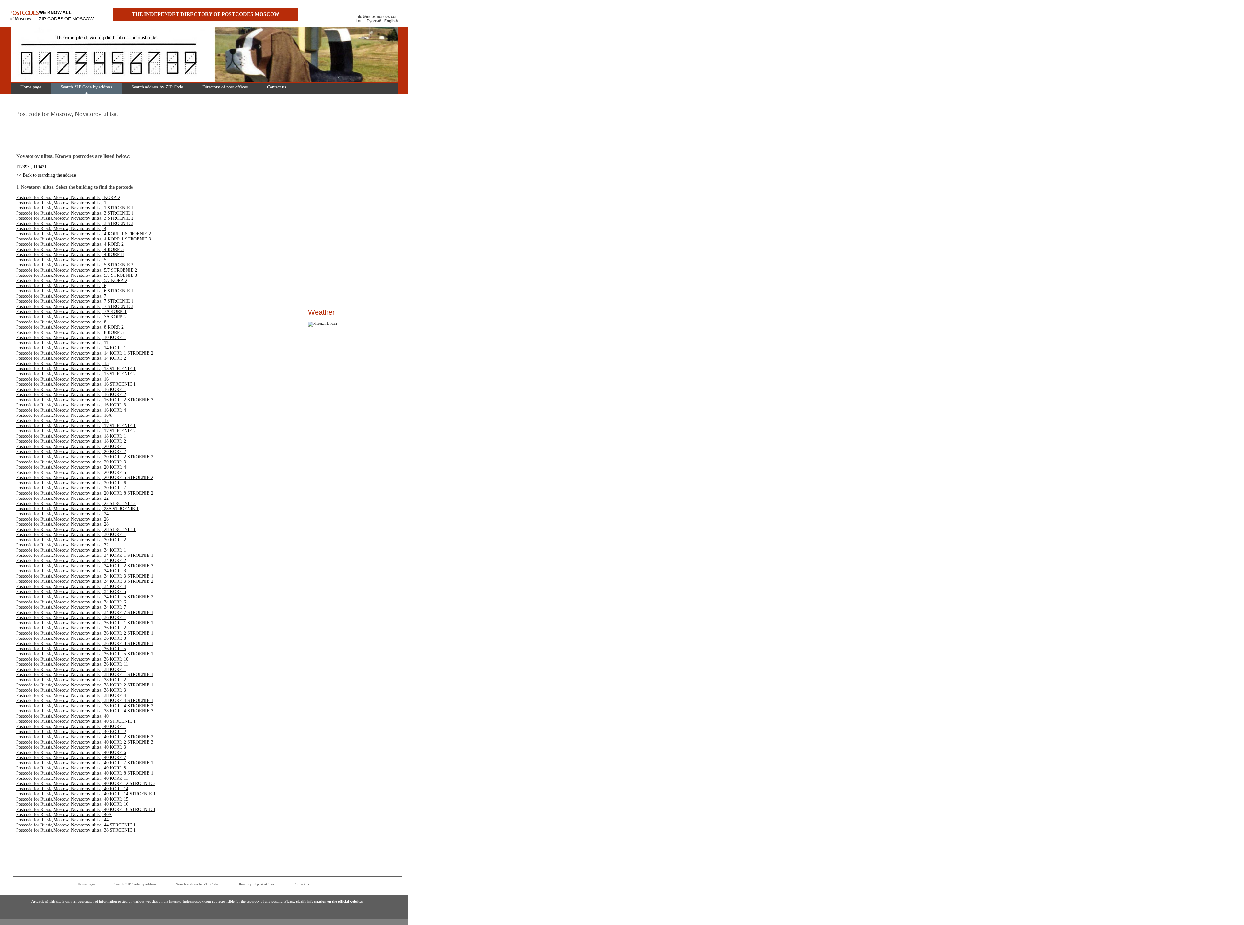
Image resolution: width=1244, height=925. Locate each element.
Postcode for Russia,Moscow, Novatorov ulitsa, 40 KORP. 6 (71, 752)
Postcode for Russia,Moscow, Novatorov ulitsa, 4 (61, 228)
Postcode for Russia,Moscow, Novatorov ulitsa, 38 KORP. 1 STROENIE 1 (84, 674)
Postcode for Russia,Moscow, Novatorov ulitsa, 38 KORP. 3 (71, 690)
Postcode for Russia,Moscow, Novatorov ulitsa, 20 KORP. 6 (71, 482)
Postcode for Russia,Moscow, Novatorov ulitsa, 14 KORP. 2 (71, 358)
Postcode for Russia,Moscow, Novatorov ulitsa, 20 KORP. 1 (71, 446)
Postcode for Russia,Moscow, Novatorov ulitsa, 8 (61, 322)
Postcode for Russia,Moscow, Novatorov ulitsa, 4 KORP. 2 (70, 244)
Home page (30, 87)
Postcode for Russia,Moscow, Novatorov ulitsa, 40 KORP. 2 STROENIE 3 (84, 742)
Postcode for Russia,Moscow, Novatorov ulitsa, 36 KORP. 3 (71, 638)
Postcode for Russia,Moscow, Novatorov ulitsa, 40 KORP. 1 (71, 726)
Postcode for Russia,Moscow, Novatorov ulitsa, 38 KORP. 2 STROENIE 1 (84, 685)
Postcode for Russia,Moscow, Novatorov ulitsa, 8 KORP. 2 (70, 327)
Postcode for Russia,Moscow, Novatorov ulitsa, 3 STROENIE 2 (74, 218)
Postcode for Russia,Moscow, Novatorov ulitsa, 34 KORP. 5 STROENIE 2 (84, 596)
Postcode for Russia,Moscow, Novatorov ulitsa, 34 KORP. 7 (71, 607)
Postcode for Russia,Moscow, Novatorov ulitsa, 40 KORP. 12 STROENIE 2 (86, 783)
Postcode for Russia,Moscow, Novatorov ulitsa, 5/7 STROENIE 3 (76, 275)
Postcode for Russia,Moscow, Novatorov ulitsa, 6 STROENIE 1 (74, 290)
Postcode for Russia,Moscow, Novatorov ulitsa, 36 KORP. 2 (71, 628)
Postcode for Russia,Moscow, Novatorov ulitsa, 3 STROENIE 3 (74, 223)
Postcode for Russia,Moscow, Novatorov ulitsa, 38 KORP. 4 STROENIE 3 (84, 710)
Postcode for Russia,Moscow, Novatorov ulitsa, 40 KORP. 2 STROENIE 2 (84, 736)
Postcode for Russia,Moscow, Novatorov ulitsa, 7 (61, 296)
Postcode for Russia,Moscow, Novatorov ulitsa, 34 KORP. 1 (71, 550)
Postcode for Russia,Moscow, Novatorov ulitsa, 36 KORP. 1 (71, 617)
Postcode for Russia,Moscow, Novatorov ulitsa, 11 (62, 342)
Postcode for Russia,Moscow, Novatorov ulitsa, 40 (62, 716)
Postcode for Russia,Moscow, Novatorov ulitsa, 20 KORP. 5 (71, 472)
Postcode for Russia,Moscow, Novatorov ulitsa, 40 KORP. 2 (71, 731)
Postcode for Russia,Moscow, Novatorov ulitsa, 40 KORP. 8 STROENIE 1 (84, 773)
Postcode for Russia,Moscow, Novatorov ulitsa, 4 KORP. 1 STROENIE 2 (83, 233)
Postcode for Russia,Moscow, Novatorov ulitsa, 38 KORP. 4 (71, 695)
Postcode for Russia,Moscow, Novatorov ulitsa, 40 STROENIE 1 (76, 721)
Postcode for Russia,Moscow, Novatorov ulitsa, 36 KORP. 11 (72, 664)
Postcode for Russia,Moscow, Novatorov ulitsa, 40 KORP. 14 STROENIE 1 (86, 793)
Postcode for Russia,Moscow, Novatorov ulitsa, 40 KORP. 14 (72, 788)
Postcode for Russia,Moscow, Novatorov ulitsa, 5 (61, 259)
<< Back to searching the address (46, 175)
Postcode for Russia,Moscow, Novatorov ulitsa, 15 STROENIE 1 (76, 368)
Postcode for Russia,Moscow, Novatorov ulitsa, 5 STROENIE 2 (74, 265)
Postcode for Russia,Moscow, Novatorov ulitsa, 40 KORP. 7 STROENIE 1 (84, 762)
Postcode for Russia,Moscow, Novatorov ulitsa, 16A (64, 415)
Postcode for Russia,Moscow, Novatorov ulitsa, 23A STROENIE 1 (77, 508)
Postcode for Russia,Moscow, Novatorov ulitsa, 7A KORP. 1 (71, 311)
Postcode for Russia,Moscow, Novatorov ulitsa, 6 (61, 285)
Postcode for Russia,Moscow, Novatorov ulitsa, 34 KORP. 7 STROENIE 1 (84, 612)
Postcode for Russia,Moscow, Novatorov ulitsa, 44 (62, 819)
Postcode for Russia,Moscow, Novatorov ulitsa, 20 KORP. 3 (71, 462)
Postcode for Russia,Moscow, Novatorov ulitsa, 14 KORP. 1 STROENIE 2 (84, 353)
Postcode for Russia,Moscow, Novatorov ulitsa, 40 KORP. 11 (72, 778)
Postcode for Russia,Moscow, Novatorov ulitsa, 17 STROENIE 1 (76, 425)
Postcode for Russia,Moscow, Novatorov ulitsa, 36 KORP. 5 (71, 648)
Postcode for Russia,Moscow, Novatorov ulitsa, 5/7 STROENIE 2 (76, 270)
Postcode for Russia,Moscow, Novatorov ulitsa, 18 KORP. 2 (71, 441)
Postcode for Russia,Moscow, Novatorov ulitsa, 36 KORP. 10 (72, 659)
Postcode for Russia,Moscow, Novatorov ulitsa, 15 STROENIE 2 (76, 373)
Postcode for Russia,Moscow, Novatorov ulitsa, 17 (62, 420)
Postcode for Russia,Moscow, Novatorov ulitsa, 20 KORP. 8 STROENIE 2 (84, 493)
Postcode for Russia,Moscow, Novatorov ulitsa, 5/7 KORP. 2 (71, 280)
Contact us (276, 87)
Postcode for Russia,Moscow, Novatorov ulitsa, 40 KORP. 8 (71, 768)
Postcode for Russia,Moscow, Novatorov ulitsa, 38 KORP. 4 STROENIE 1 (84, 700)
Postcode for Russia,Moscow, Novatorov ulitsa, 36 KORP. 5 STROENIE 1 (84, 653)
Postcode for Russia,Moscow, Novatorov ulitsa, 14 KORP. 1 (71, 347)
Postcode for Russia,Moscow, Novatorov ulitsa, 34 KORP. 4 (71, 586)
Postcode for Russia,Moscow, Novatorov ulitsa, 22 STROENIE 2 (76, 503)
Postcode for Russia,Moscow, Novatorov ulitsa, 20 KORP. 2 (71, 451)
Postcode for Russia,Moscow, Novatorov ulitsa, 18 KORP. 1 (71, 436)
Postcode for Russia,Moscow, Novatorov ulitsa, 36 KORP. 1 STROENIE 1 (84, 622)
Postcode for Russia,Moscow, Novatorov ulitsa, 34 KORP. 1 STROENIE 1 (84, 555)
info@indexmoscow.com (377, 16)
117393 (22, 166)
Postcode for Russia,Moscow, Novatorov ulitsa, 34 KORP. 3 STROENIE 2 (84, 581)
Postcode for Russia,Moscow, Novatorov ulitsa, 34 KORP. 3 (71, 570)
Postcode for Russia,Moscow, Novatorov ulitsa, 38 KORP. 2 (71, 679)
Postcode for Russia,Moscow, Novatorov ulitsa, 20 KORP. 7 (71, 488)
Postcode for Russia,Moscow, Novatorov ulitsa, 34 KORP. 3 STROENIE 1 (84, 576)
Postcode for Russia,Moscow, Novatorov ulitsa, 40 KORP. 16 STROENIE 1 (86, 809)
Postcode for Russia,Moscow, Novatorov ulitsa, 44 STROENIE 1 (76, 825)
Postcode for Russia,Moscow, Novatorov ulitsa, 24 (62, 513)
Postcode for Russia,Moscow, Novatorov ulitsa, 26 (62, 519)
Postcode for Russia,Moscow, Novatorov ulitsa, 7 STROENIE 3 (74, 306)
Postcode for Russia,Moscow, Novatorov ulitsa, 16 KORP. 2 (71, 394)
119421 (40, 166)
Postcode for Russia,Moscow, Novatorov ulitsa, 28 (62, 524)
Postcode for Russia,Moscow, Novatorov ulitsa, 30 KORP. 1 (71, 534)
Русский (374, 21)
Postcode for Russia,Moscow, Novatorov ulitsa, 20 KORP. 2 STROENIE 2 (84, 456)
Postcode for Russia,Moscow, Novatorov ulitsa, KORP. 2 (68, 197)
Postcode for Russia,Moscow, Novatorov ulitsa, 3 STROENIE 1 (74, 213)
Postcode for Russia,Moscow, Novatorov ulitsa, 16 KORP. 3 (71, 405)
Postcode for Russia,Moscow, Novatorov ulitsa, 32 (62, 545)
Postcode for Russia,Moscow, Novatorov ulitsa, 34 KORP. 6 (71, 602)
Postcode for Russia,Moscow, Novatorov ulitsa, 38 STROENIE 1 (76, 830)
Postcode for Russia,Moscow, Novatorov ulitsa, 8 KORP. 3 (70, 332)
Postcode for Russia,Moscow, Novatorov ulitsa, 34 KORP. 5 (71, 591)
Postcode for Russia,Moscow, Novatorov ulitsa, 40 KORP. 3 (71, 747)
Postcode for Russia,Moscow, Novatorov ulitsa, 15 (62, 363)
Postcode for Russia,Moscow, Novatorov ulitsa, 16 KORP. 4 (71, 410)
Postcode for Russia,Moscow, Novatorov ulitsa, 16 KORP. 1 (71, 389)
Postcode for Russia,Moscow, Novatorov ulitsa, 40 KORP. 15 (72, 799)
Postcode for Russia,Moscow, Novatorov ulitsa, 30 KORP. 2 (71, 539)
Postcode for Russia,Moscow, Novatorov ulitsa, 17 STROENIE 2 (76, 430)
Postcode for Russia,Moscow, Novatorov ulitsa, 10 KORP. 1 (71, 337)
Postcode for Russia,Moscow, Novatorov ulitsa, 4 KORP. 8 (70, 254)
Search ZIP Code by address (86, 87)
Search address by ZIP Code (157, 87)
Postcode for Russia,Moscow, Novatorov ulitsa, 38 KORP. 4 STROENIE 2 (84, 705)
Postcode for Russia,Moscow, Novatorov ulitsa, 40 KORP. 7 (71, 757)
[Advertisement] (327, 210)
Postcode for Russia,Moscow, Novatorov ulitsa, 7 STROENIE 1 (74, 301)
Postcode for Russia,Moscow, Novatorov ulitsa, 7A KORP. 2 (71, 316)
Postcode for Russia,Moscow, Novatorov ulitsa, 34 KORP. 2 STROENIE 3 (84, 565)
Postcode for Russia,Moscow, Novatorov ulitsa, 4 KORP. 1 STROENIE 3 (83, 239)
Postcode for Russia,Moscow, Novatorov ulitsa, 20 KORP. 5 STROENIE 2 (84, 477)
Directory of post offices (225, 87)
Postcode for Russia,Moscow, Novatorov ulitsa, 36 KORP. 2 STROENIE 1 (84, 633)
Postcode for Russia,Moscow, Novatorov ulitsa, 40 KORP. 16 (72, 804)
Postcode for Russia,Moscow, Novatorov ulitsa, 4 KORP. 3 (70, 249)
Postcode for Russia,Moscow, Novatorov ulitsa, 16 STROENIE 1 (76, 384)
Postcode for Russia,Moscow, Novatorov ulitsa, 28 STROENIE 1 (76, 529)
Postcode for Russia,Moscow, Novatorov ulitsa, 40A (64, 814)
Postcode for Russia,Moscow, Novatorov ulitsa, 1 (61, 202)
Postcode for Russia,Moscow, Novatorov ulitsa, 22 (62, 498)
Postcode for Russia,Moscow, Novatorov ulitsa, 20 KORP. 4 (71, 467)
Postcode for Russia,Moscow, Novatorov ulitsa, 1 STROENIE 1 (74, 207)
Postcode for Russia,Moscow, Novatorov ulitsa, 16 (62, 379)
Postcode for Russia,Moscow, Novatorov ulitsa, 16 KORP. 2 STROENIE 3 (84, 399)
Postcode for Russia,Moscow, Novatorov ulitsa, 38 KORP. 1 (71, 669)
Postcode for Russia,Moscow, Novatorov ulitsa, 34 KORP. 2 (71, 560)
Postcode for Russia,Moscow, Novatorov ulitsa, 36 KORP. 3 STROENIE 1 (84, 643)
